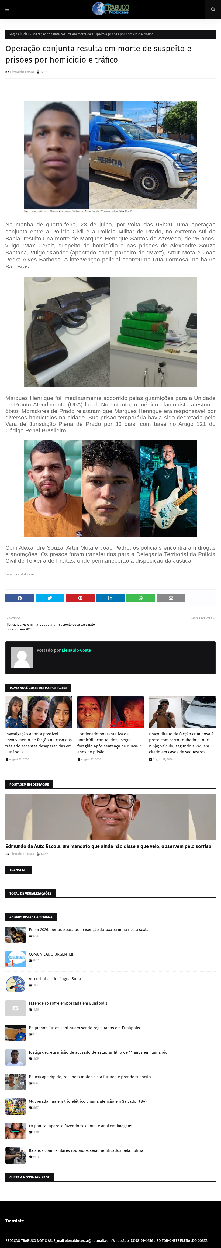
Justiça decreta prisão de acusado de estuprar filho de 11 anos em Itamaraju (98, 1052)
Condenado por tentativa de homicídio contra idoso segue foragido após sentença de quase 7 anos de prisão (109, 743)
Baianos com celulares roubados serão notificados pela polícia (86, 1150)
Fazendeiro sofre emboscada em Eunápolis (68, 1003)
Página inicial (19, 34)
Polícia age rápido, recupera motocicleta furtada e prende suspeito (90, 1076)
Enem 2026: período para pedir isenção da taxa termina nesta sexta (89, 929)
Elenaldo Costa (22, 72)
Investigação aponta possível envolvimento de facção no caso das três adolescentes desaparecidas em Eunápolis (38, 743)
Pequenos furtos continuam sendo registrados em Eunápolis (84, 1027)
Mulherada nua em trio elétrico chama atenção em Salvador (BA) (88, 1101)
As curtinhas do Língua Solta (55, 978)
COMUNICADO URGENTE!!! (51, 954)
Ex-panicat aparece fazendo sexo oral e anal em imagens (80, 1125)
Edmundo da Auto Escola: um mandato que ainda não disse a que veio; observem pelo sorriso (108, 846)
